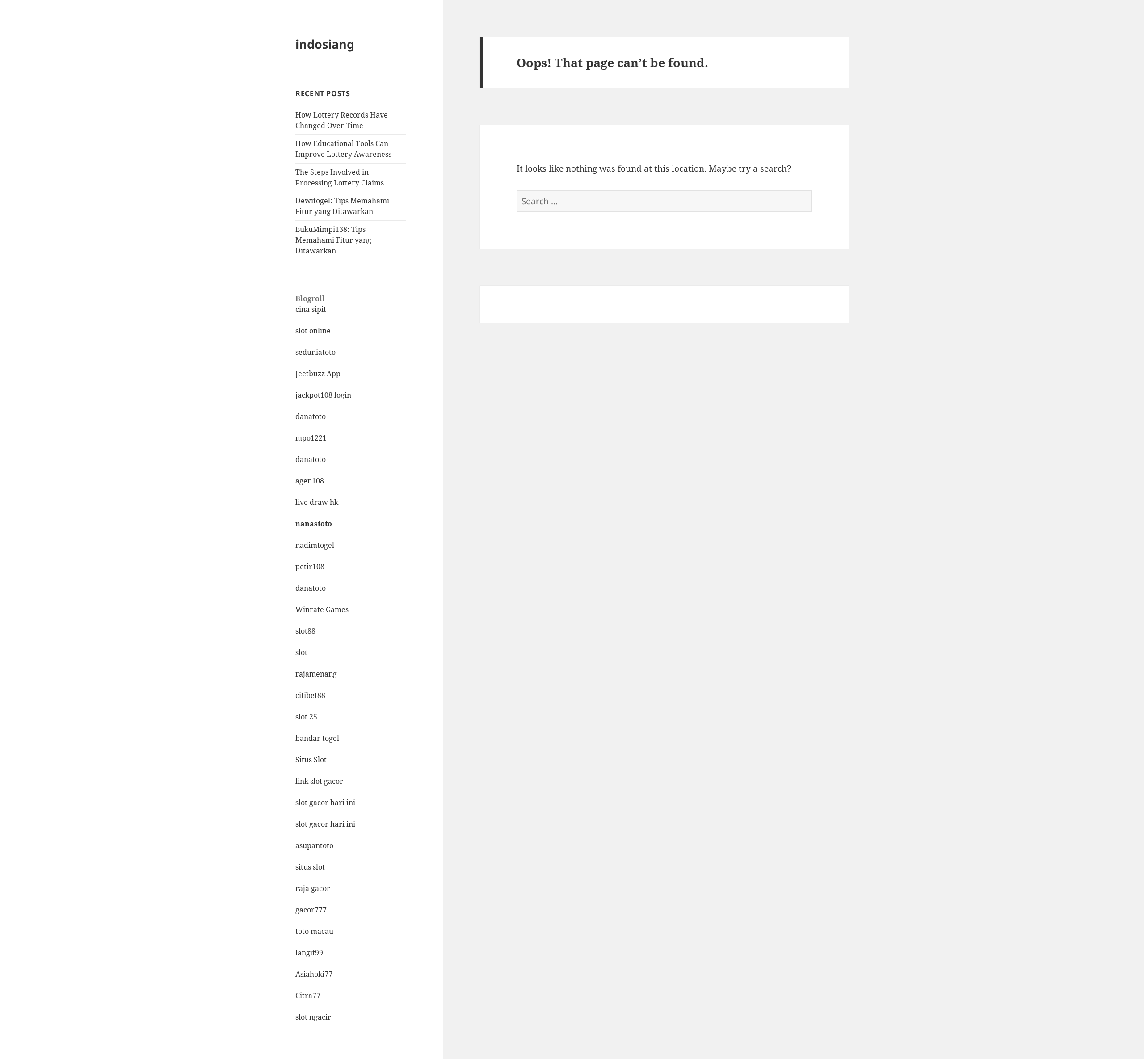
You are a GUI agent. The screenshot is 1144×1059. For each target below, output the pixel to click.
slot (301, 652)
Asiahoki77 (313, 974)
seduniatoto (315, 352)
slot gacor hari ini (325, 802)
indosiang (324, 44)
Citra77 (307, 995)
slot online (313, 331)
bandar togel (317, 738)
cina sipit (310, 309)
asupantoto (314, 845)
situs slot (310, 867)
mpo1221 (311, 438)
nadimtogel (314, 545)
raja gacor (312, 888)
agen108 (309, 481)
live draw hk (316, 502)
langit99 (309, 953)
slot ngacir (313, 1017)
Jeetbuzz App (318, 373)
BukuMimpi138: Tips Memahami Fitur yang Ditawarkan (333, 240)
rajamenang (316, 674)
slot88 (305, 631)
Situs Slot (311, 760)
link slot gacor (319, 781)
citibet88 (310, 695)
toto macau (314, 931)
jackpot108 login (323, 395)
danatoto (310, 416)
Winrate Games (322, 609)
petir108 (309, 567)
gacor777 (311, 910)
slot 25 (306, 717)
